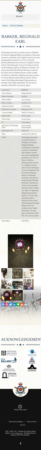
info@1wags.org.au (20, 409)
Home (4, 26)
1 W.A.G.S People (16, 26)
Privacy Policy (31, 421)
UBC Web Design (22, 435)
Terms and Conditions (16, 421)
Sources (22, 425)
